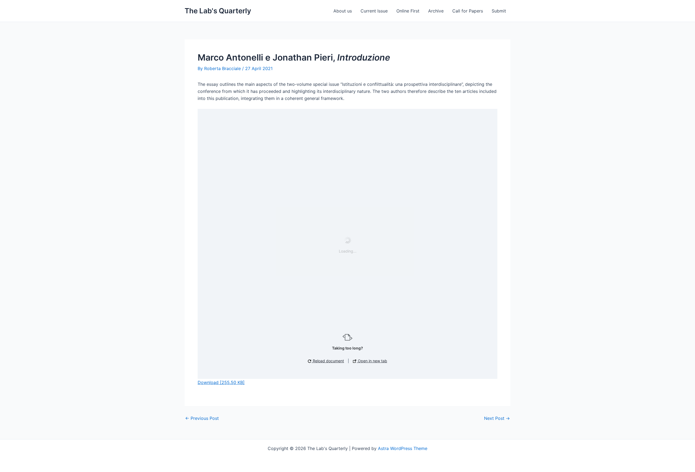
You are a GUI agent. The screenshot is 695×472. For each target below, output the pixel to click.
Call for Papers (467, 11)
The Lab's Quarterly (218, 11)
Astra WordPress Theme (402, 448)
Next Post (497, 418)
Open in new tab (372, 360)
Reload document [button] (328, 360)
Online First (407, 11)
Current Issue (374, 11)
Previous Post (202, 418)
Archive (436, 11)
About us (342, 11)
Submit (499, 11)
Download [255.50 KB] (221, 382)
